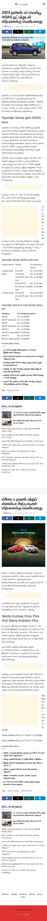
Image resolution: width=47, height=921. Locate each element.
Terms (23, 897)
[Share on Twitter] (18, 32)
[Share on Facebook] (7, 32)
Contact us (23, 894)
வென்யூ (5, 108)
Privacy (40, 894)
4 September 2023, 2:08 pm (25, 513)
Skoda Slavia (26, 791)
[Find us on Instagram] (24, 914)
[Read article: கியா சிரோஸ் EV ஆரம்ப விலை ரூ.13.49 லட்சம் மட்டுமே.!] (6, 422)
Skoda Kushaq (13, 791)
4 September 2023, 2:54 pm (25, 26)
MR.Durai (7, 26)
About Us (5, 894)
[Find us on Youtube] (27, 914)
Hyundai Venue (13, 390)
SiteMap (14, 894)
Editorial (32, 894)
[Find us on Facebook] (18, 914)
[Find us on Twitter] (21, 914)
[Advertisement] (23, 87)
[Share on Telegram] (40, 32)
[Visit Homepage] (21, 4)
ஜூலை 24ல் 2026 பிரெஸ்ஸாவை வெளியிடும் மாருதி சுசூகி (22, 441)
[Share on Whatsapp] (29, 32)
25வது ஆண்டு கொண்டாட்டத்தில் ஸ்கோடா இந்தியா (22, 759)
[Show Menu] (44, 4)
